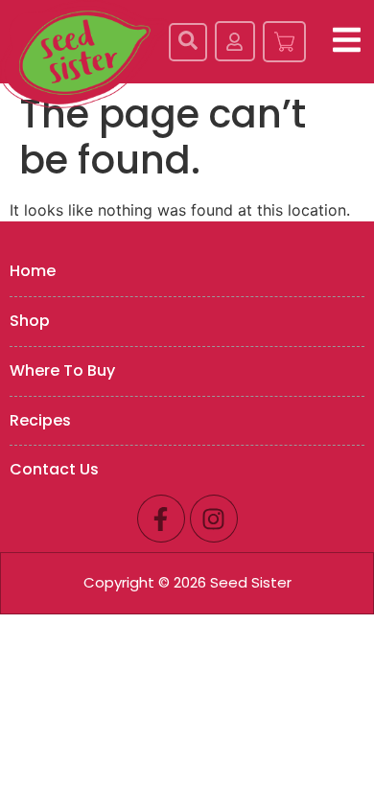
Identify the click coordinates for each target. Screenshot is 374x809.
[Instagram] (214, 519)
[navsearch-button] (188, 42)
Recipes (40, 420)
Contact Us (54, 469)
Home (33, 271)
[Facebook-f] (161, 519)
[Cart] (284, 41)
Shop (30, 321)
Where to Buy (62, 370)
